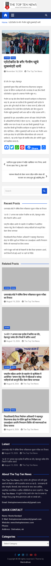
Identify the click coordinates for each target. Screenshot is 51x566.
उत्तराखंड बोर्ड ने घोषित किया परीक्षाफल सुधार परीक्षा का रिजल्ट (25, 208)
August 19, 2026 (13, 301)
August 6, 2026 (12, 429)
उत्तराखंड (7, 58)
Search (44, 191)
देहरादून (13, 58)
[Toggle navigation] (12, 15)
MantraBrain (25, 562)
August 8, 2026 (12, 384)
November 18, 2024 (14, 71)
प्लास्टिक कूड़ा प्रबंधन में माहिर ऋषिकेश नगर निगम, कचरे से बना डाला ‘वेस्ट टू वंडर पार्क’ (26, 164)
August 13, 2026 (13, 341)
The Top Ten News (34, 71)
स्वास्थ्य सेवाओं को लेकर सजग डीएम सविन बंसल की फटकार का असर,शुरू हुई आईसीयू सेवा (26, 176)
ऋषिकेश (13, 367)
